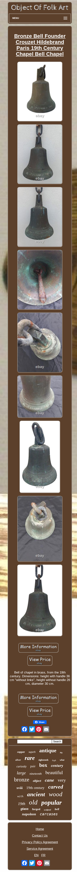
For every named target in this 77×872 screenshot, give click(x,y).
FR (43, 855)
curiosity (21, 766)
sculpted (47, 810)
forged (36, 809)
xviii (19, 788)
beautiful (54, 772)
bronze (21, 779)
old (33, 802)
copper (21, 752)
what (62, 760)
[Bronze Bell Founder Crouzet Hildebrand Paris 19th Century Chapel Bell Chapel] (39, 92)
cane (49, 780)
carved (55, 787)
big (61, 753)
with (20, 796)
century (57, 765)
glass (24, 809)
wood (55, 794)
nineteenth (36, 773)
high (54, 760)
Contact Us (40, 835)
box (43, 765)
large (21, 773)
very (62, 780)
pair (33, 766)
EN (36, 855)
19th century (35, 788)
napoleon (29, 814)
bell (57, 809)
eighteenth (43, 760)
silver (18, 759)
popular (51, 802)
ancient (36, 794)
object (37, 781)
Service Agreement (40, 848)
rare (30, 758)
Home (40, 829)
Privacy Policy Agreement (40, 842)
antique (47, 750)
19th (21, 803)
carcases (49, 814)
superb (32, 752)
